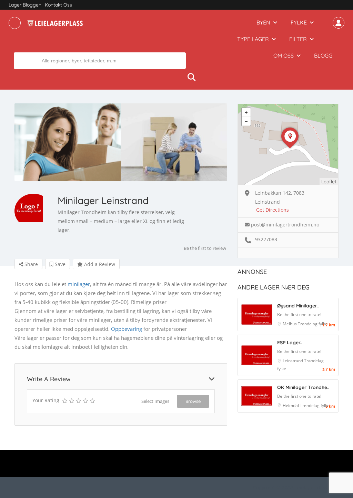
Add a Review (99, 264)
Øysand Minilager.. (298, 306)
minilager (79, 284)
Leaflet (328, 182)
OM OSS (283, 55)
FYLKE (299, 22)
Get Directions (272, 209)
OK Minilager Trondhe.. (303, 387)
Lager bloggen (25, 5)
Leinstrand (293, 361)
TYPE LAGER (253, 38)
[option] (67, 142)
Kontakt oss (58, 5)
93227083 (266, 239)
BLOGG (323, 55)
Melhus (290, 324)
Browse (193, 401)
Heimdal (291, 405)
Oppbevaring (126, 328)
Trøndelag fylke (312, 324)
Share (30, 264)
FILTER (298, 38)
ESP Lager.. (289, 342)
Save (59, 264)
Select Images (155, 401)
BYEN (263, 22)
